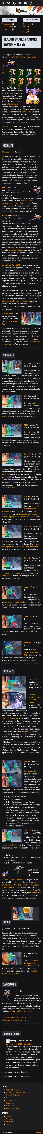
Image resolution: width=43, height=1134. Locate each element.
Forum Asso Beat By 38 (15, 1092)
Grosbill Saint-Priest (14, 1095)
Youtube (9, 1121)
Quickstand (11, 1100)
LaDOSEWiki (16, 57)
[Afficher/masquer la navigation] (38, 3)
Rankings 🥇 (28, 24)
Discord (9, 1124)
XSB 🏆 (26, 26)
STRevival (10, 1105)
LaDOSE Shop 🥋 (9, 26)
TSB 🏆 (26, 29)
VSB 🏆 (26, 32)
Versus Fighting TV (14, 1108)
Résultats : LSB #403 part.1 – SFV (16, 1017)
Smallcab (10, 1103)
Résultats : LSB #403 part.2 (13, 1020)
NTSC (8, 1097)
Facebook (10, 1119)
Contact (38, 1132)
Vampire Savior (30, 57)
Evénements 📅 (8, 24)
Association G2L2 (13, 1089)
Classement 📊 (8, 29)
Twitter (9, 1116)
